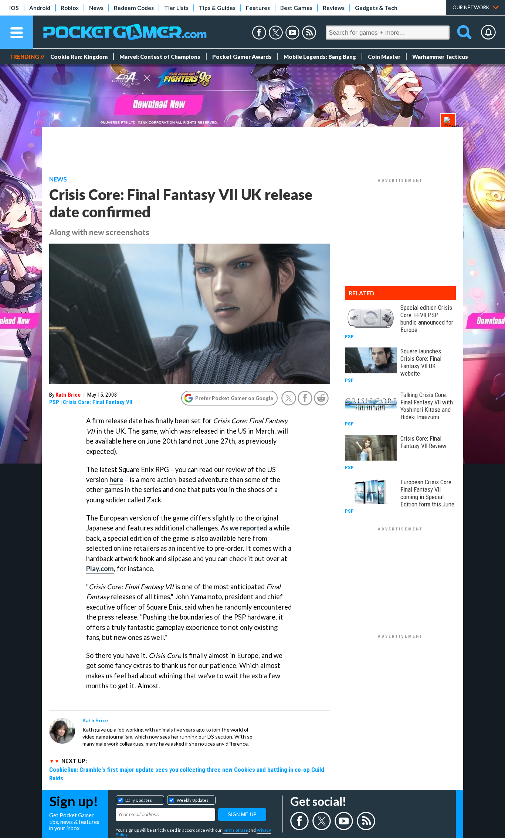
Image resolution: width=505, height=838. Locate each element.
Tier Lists (176, 7)
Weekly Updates (193, 800)
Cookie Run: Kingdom (79, 56)
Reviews (334, 7)
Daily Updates (138, 800)
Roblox (70, 7)
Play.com (100, 568)
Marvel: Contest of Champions (159, 56)
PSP (54, 402)
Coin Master (384, 56)
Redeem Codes (134, 7)
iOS (14, 7)
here (116, 479)
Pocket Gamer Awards (242, 56)
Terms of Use (235, 830)
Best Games (296, 7)
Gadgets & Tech (376, 7)
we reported (248, 528)
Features (258, 7)
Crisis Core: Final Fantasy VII (97, 402)
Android (39, 7)
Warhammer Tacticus (440, 56)
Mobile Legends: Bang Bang (320, 56)
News (96, 7)
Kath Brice (68, 394)
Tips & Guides (217, 7)
